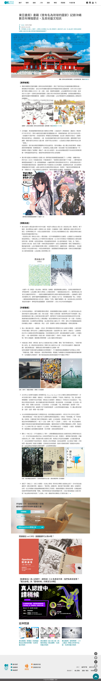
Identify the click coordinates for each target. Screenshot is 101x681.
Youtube (93, 3)
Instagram (90, 3)
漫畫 (48, 3)
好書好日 (86, 79)
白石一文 (66, 29)
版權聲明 (15, 667)
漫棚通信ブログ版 (57, 126)
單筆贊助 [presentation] (37, 511)
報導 (27, 3)
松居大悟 (25, 31)
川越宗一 (34, 29)
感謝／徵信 (85, 670)
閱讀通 (63, 3)
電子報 (85, 667)
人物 (41, 3)
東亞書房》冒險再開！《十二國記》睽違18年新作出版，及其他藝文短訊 (71, 643)
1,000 (24, 520)
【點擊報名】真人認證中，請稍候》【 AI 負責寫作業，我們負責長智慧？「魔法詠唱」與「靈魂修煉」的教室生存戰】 (49, 580)
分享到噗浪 (95, 670)
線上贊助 (77, 670)
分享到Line (95, 666)
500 (39, 516)
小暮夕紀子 (60, 29)
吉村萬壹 (43, 29)
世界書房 (23, 29)
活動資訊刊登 (37, 664)
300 (24, 516)
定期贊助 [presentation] (23, 511)
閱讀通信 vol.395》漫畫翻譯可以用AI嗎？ (36, 536)
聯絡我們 (15, 670)
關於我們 (15, 664)
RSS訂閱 (93, 667)
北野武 (39, 29)
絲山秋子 (71, 29)
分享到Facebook (95, 653)
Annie (22, 25)
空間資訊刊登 (37, 667)
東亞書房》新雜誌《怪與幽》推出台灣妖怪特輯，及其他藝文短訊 (29, 643)
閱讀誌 (6, 667)
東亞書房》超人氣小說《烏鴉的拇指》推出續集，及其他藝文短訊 (49, 643)
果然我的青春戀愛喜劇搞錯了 (39, 31)
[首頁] (9, 2)
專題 (55, 3)
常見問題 (93, 670)
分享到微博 (95, 661)
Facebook (87, 3)
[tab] (24, 511)
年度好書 (72, 3)
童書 (34, 3)
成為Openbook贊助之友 (27, 527)
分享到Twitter (95, 657)
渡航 (29, 31)
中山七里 (48, 29)
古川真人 (29, 29)
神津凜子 (54, 29)
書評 (20, 3)
